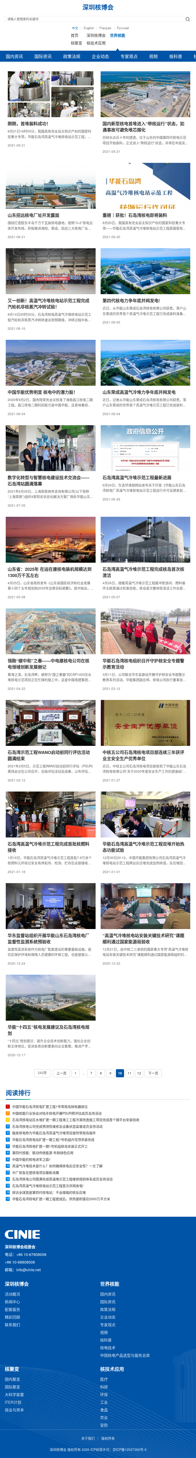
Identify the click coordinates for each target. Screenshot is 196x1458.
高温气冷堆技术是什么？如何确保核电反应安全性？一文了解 (57, 1166)
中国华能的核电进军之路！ (32, 1160)
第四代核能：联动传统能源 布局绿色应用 (42, 1153)
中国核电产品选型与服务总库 (125, 1356)
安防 (104, 1426)
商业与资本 (14, 1410)
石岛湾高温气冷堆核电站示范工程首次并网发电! (47, 1186)
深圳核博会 (96, 36)
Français (105, 28)
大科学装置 (14, 1395)
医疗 (104, 1380)
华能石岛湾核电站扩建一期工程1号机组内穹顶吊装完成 (53, 1140)
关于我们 (88, 1439)
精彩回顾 (12, 1317)
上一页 (61, 1073)
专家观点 (129, 57)
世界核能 (117, 36)
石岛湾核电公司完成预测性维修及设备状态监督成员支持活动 (57, 1127)
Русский (123, 28)
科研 (104, 1387)
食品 (104, 1410)
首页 (74, 36)
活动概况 (12, 1295)
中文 (75, 28)
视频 (153, 57)
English (89, 28)
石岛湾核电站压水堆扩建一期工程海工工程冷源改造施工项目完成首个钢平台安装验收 (75, 1120)
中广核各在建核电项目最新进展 (35, 1173)
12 (139, 1073)
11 (129, 1073)
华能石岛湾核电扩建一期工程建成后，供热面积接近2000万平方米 (61, 1199)
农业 (104, 1418)
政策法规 (71, 57)
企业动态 (100, 57)
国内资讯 (14, 57)
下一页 (153, 1073)
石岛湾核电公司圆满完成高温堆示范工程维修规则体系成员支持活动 (62, 1179)
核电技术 (107, 1348)
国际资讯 (43, 57)
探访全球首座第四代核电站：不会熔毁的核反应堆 (49, 1193)
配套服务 (12, 1310)
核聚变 (76, 43)
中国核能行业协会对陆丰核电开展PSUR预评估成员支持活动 (57, 1114)
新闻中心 (12, 1302)
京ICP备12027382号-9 (130, 1450)
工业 (104, 1403)
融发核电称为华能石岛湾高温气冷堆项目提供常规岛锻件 (54, 1133)
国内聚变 (12, 1380)
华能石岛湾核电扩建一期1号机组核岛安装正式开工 (50, 1147)
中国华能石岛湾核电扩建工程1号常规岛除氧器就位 (50, 1107)
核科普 (175, 57)
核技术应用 (96, 43)
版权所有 (108, 1439)
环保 (104, 1395)
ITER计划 (13, 1403)
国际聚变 (12, 1387)
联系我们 (12, 1325)
